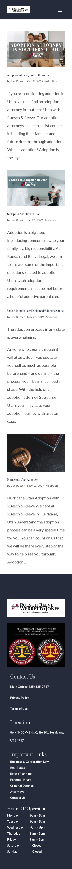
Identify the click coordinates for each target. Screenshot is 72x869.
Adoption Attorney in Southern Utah (29, 74)
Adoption (51, 81)
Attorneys (17, 791)
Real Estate (18, 767)
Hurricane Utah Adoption (22, 479)
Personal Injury (20, 779)
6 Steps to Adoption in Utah (23, 213)
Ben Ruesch (18, 81)
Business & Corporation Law (29, 761)
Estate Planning (21, 773)
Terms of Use (19, 708)
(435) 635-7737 (38, 686)
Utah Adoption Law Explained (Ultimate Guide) (35, 310)
